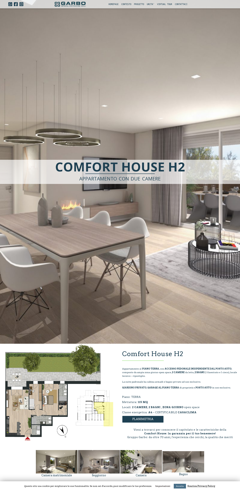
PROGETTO (139, 4)
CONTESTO (126, 4)
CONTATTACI (181, 4)
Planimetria (142, 419)
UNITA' (150, 4)
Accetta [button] (180, 486)
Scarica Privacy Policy (201, 486)
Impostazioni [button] (162, 486)
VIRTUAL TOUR (164, 4)
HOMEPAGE (113, 4)
